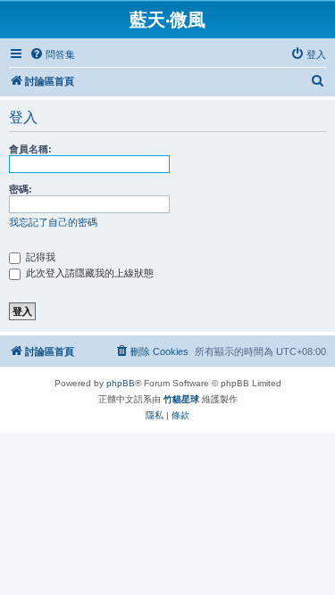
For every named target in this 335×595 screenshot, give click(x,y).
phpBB (120, 383)
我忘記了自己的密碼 (53, 222)
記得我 (39, 257)
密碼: (20, 189)
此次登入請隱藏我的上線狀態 (88, 273)
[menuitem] (52, 54)
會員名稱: (30, 149)
